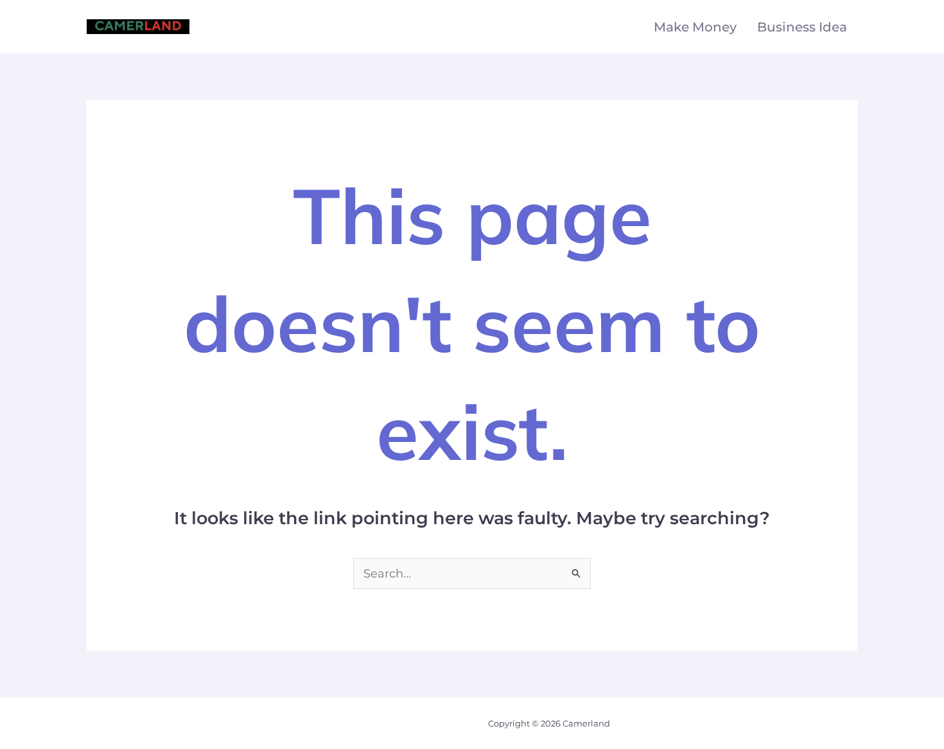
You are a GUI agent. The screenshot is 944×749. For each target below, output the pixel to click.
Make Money (695, 27)
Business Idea (802, 27)
